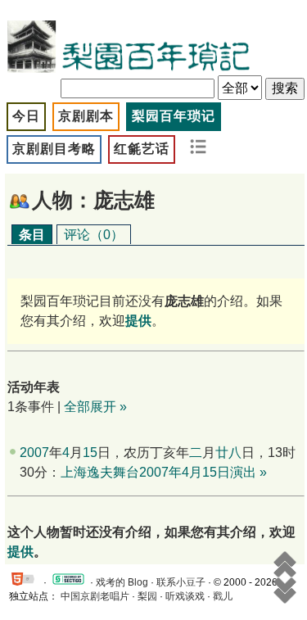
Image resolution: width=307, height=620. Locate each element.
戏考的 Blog (122, 582)
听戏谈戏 (185, 596)
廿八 (228, 452)
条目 (32, 235)
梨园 (147, 596)
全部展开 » (95, 407)
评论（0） (94, 235)
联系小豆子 (180, 582)
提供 (20, 552)
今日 (26, 116)
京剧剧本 (86, 116)
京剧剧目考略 (54, 149)
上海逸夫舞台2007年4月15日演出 (158, 472)
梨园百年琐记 (173, 116)
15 (90, 452)
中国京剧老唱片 (95, 596)
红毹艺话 (141, 149)
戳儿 (223, 596)
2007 (34, 452)
